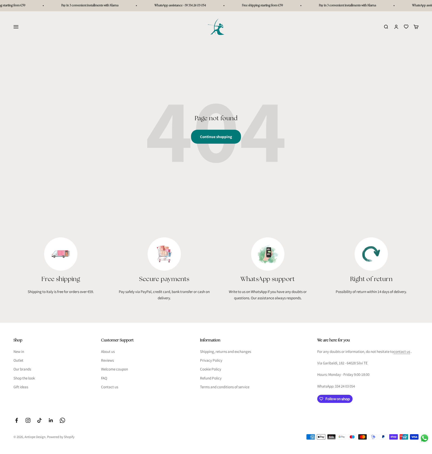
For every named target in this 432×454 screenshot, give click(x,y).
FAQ (104, 378)
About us (108, 351)
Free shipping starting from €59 (256, 5)
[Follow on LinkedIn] (51, 420)
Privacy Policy (211, 360)
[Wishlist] (406, 27)
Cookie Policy (210, 369)
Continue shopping (216, 136)
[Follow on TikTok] (39, 420)
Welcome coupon (114, 369)
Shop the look (24, 378)
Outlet (18, 360)
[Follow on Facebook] (17, 420)
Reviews (107, 360)
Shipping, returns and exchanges (225, 351)
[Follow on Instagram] (28, 420)
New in (19, 351)
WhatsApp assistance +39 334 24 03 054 (174, 5)
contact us (402, 351)
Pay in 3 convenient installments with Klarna (84, 5)
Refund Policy (211, 378)
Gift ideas (21, 386)
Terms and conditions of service (224, 386)
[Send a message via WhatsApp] (424, 438)
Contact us (109, 386)
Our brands (22, 369)
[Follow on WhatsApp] (62, 420)
